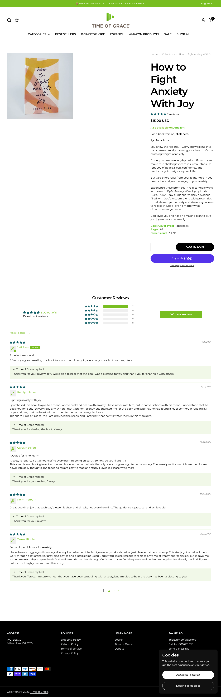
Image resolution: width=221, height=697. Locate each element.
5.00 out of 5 (49, 312)
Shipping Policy (71, 639)
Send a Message (179, 648)
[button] (9, 20)
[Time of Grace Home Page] (17, 20)
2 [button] (109, 590)
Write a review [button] (181, 314)
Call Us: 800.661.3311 (181, 644)
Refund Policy (70, 644)
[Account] (203, 20)
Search (119, 639)
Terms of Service (71, 648)
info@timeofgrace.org (182, 639)
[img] (17, 342)
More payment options (182, 265)
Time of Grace (123, 644)
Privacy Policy (69, 653)
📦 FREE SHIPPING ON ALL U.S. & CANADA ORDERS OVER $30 (110, 3)
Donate (119, 648)
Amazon (178, 127)
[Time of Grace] (110, 20)
